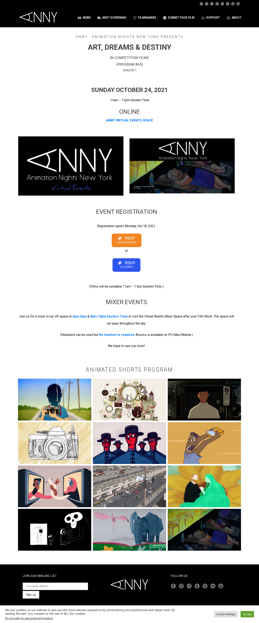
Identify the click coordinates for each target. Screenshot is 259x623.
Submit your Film (181, 17)
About (236, 17)
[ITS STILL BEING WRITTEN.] (54, 486)
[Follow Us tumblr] (197, 586)
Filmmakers (147, 17)
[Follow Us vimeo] (212, 586)
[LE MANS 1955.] (129, 486)
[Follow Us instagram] (181, 586)
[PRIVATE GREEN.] (204, 486)
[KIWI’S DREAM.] (129, 530)
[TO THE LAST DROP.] (54, 530)
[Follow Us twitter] (205, 586)
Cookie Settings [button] (226, 614)
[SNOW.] (204, 443)
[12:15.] (204, 400)
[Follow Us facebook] (173, 586)
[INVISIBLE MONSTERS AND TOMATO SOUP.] (129, 443)
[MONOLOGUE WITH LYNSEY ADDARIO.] (54, 443)
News (87, 17)
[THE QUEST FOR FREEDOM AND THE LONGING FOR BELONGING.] (129, 400)
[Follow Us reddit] (189, 586)
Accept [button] (247, 614)
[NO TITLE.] (54, 400)
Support (213, 17)
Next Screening (114, 17)
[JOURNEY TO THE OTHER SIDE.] (204, 530)
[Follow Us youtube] (220, 586)
